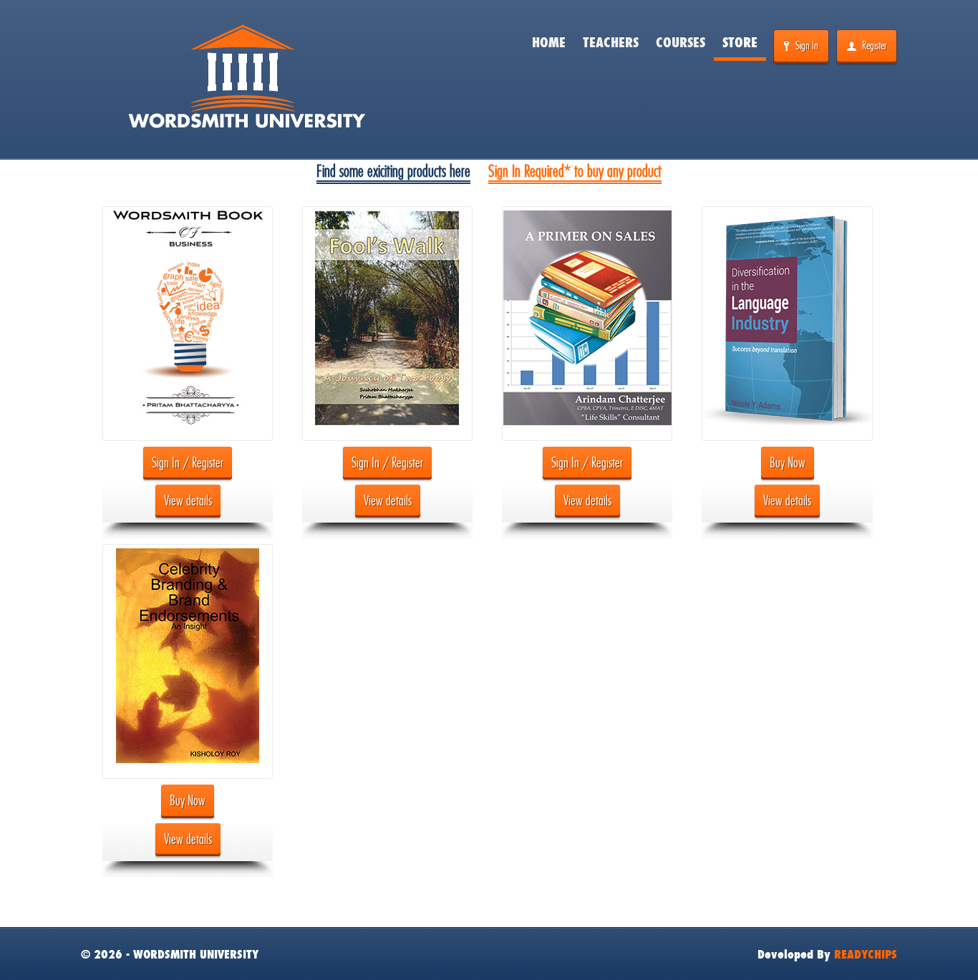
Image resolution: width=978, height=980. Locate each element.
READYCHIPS (865, 954)
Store (739, 42)
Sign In (806, 45)
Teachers (611, 42)
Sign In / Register (187, 463)
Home (549, 42)
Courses (680, 42)
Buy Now (787, 463)
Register (874, 45)
